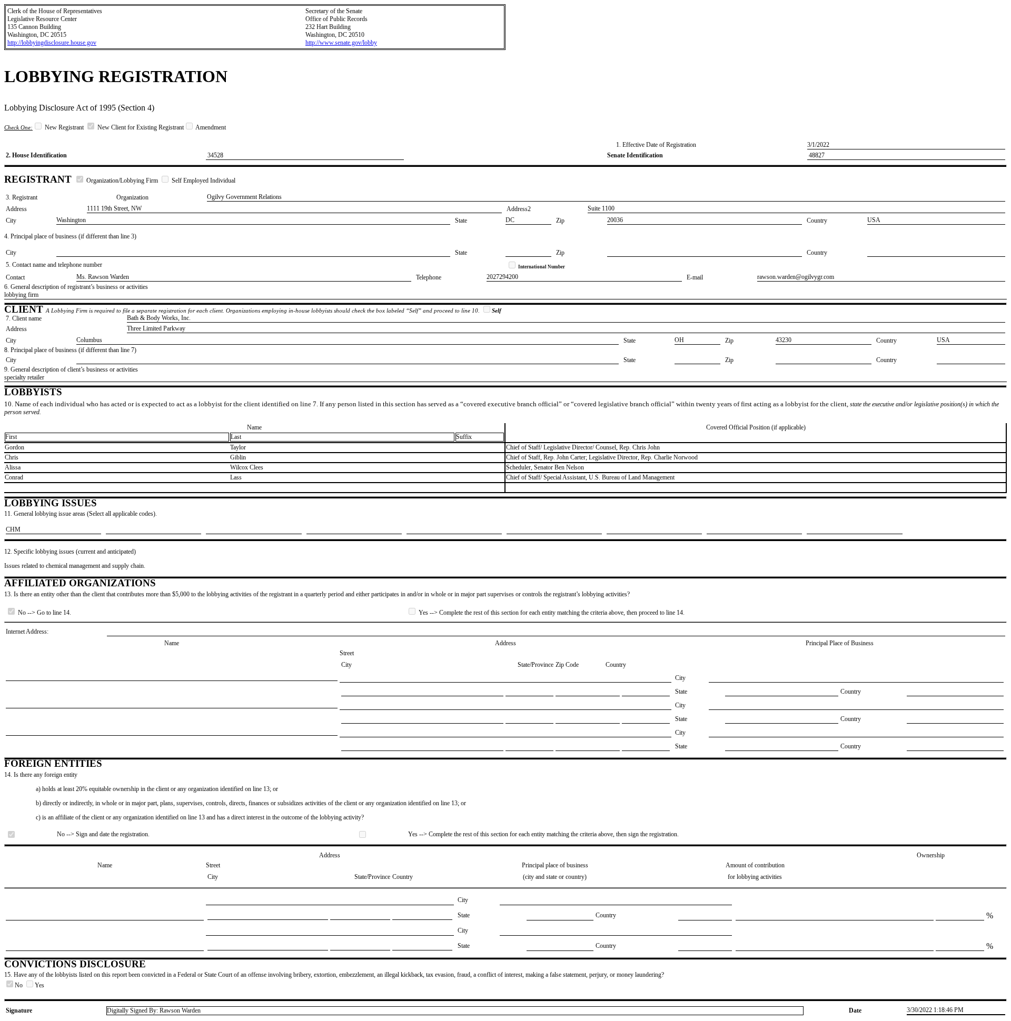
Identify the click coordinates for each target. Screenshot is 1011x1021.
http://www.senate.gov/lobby (341, 42)
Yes (39, 985)
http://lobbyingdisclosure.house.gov (51, 42)
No (19, 985)
